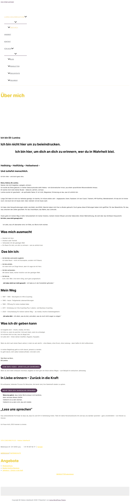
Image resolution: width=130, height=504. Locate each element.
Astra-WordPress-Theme (57, 500)
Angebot (7, 34)
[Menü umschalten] (15, 22)
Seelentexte (15, 73)
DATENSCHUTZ (15, 453)
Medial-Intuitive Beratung (10, 468)
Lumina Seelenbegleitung (14, 17)
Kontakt (7, 41)
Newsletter (14, 66)
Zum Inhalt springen (7, 2)
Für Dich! (7, 49)
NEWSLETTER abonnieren (65, 474)
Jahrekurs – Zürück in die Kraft (12, 470)
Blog (12, 59)
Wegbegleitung (7, 466)
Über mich (14, 27)
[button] (25, 16)
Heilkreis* (14, 80)
